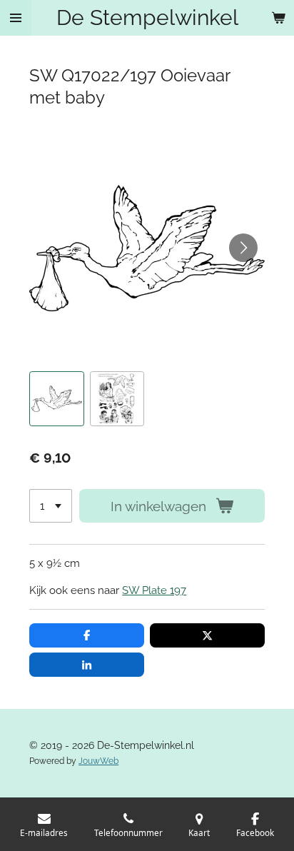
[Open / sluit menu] (15, 18)
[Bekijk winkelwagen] (278, 18)
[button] (56, 398)
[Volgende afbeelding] (243, 247)
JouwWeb (98, 761)
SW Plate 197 (154, 590)
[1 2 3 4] (50, 506)
